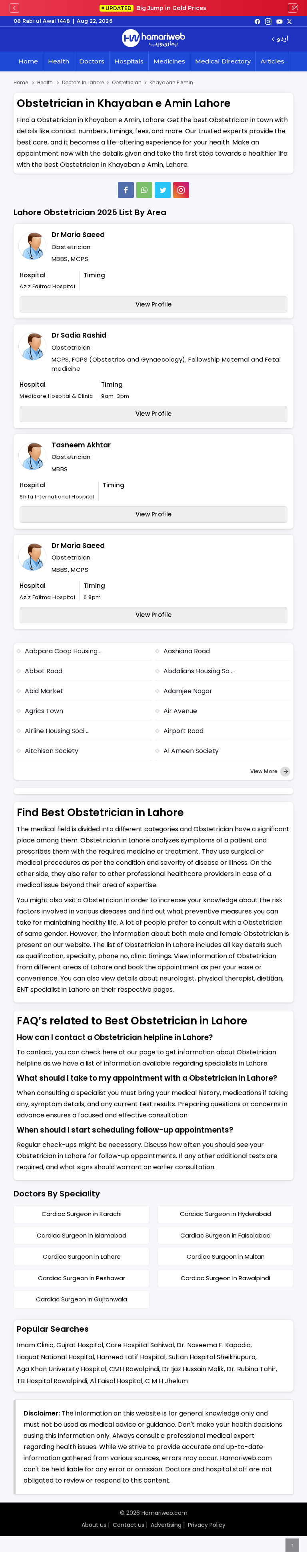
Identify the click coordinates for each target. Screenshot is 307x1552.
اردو (282, 39)
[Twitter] (163, 190)
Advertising (166, 1525)
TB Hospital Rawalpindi (52, 1381)
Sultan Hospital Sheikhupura (211, 1357)
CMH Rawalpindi (134, 1369)
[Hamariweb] (153, 39)
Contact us (128, 1525)
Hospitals (129, 61)
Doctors (91, 61)
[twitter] (289, 21)
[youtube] (279, 21)
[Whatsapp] (144, 190)
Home (28, 61)
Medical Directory (223, 61)
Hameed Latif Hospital (131, 1357)
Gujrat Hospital (79, 1345)
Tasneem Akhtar (81, 445)
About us (94, 1525)
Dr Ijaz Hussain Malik (193, 1369)
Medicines (169, 61)
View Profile (154, 304)
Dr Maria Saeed (78, 234)
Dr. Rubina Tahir (251, 1369)
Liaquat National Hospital (55, 1357)
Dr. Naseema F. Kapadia (214, 1345)
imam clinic (35, 1345)
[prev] (14, 8)
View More (264, 771)
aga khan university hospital (61, 1369)
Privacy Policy (206, 1525)
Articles (272, 61)
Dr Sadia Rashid (79, 335)
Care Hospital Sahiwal (140, 1345)
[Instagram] (268, 21)
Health (58, 61)
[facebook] (257, 21)
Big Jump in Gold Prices (157, 8)
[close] (296, 8)
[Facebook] (126, 190)
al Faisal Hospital (116, 1381)
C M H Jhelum (166, 1381)
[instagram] (181, 190)
